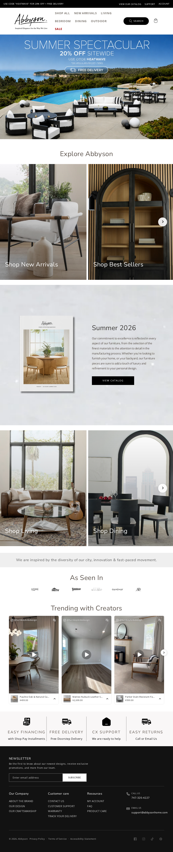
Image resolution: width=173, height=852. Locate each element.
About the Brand (21, 801)
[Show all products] (54, 698)
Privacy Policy (37, 838)
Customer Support (61, 806)
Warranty (55, 811)
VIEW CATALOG (113, 380)
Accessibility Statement (83, 838)
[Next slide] (162, 221)
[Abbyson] (31, 21)
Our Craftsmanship (22, 811)
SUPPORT (150, 4)
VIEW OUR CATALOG (130, 4)
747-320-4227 (140, 797)
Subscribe (74, 777)
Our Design (17, 806)
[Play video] (34, 654)
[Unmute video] (54, 620)
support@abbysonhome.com (149, 812)
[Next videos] (164, 652)
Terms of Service (57, 838)
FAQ (89, 806)
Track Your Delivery (62, 816)
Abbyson (23, 838)
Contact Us (56, 801)
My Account (95, 801)
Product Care (97, 811)
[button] (155, 21)
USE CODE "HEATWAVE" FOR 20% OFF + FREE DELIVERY (34, 3)
